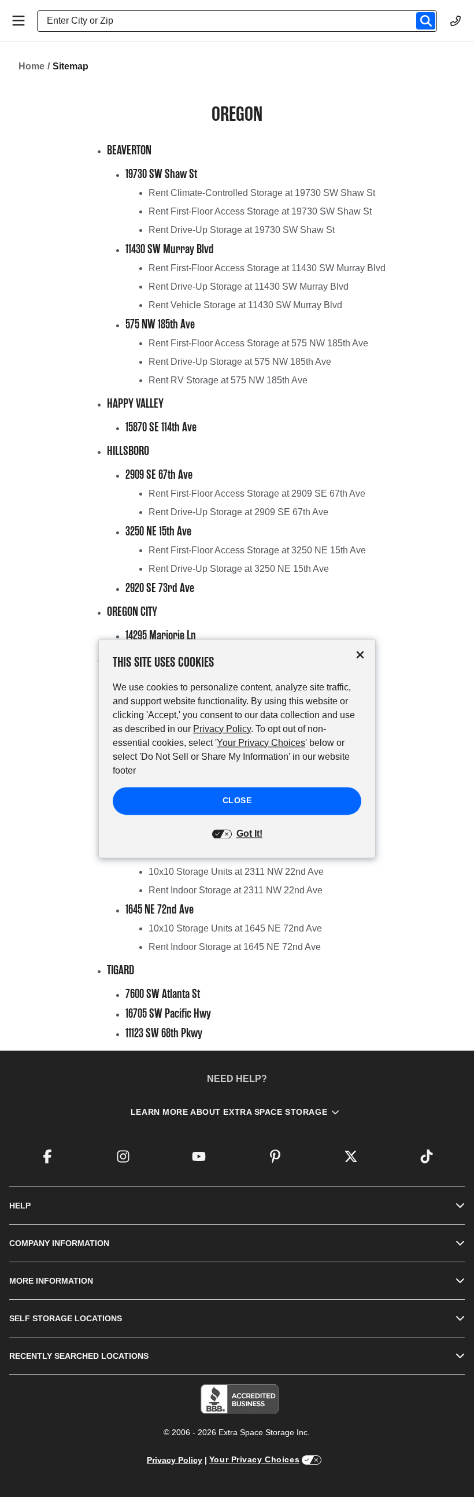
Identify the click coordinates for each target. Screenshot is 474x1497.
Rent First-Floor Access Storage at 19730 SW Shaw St (260, 211)
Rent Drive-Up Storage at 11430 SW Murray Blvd (249, 286)
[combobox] (241, 21)
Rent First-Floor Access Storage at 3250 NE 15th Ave (257, 550)
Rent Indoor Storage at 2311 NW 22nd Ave (236, 890)
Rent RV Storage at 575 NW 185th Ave (228, 380)
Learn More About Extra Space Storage (229, 1112)
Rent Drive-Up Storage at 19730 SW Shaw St (242, 230)
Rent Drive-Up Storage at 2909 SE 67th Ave (238, 512)
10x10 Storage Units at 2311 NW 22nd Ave (236, 872)
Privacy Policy (174, 1460)
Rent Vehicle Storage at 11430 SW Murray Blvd (245, 305)
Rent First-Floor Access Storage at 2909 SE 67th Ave (257, 493)
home (31, 66)
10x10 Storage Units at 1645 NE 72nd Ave (235, 928)
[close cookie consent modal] (360, 654)
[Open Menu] (18, 21)
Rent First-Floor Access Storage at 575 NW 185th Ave (258, 343)
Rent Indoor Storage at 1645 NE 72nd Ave (235, 947)
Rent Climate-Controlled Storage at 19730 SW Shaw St (262, 193)
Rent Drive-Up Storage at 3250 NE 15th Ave (239, 569)
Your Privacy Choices (254, 1459)
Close (237, 800)
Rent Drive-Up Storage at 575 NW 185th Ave (240, 362)
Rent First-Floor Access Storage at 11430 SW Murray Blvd (267, 268)
